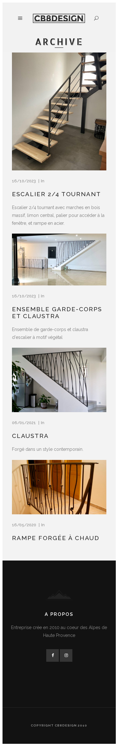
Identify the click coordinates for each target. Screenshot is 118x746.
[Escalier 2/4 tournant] (59, 111)
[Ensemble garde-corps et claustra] (59, 260)
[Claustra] (59, 380)
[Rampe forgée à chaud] (59, 487)
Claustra (30, 435)
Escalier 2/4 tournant (56, 194)
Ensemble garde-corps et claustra (57, 312)
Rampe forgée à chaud (55, 537)
